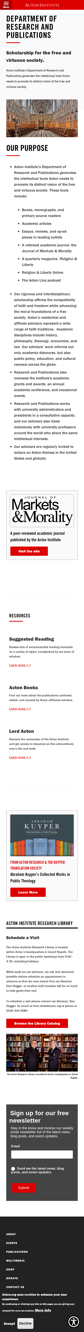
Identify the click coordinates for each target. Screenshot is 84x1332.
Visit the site (29, 551)
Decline (25, 1323)
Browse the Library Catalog (37, 1023)
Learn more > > (20, 665)
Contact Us (15, 1287)
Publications (17, 1252)
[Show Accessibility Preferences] (73, 1321)
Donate (12, 1278)
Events (11, 1243)
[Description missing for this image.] (42, 4)
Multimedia (15, 1260)
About (11, 1234)
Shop (10, 1269)
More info (43, 1310)
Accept (9, 1323)
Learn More (28, 892)
